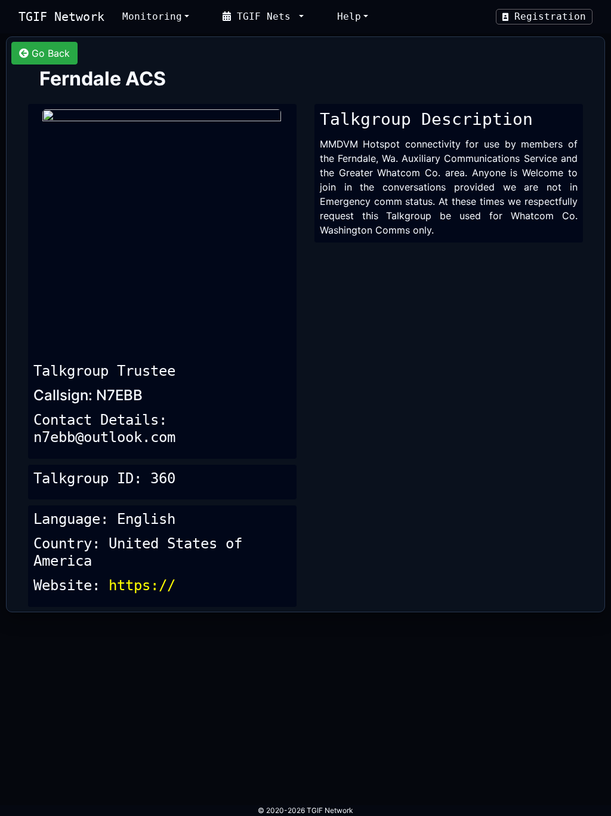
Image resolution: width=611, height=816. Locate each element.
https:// (142, 585)
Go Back (49, 53)
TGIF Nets (264, 16)
